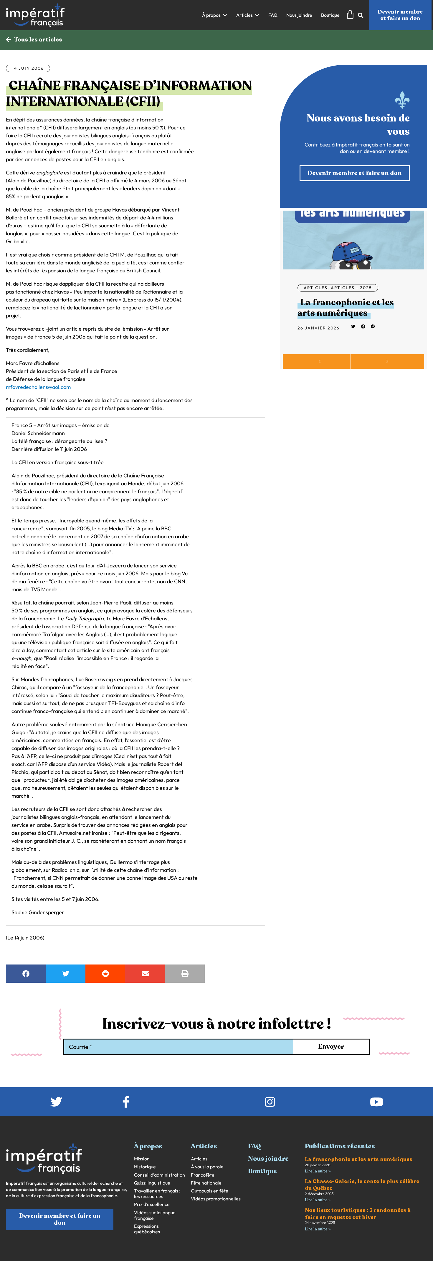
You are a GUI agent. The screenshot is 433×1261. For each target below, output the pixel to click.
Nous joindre (268, 1158)
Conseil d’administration (159, 1175)
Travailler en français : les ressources (157, 1193)
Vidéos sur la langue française (155, 1215)
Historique (145, 1167)
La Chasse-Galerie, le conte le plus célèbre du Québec (362, 1185)
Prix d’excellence (152, 1204)
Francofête (202, 1175)
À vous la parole (207, 1167)
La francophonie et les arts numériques (346, 307)
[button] (214, 15)
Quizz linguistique (152, 1183)
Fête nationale (206, 1183)
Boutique (262, 1171)
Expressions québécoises (147, 1229)
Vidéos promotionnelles (216, 1199)
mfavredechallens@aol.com (38, 387)
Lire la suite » (317, 1171)
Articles (316, 287)
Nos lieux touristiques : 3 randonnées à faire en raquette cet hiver (358, 1213)
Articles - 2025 (351, 287)
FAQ (254, 1146)
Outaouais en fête (209, 1191)
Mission (142, 1159)
